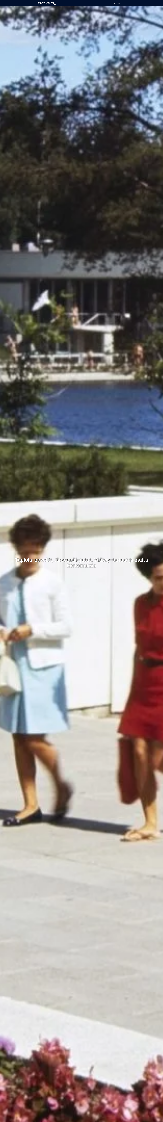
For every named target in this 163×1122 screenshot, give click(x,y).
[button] (125, 3)
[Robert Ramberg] (46, 3)
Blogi (114, 3)
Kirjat (119, 3)
